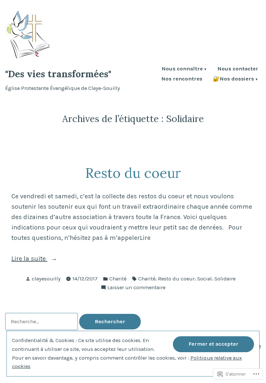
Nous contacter (237, 69)
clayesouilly (46, 279)
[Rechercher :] (42, 321)
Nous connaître (182, 69)
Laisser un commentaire (136, 288)
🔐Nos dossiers (233, 79)
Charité (118, 279)
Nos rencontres (181, 79)
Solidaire (225, 279)
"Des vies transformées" (58, 74)
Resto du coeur (133, 172)
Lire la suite (29, 259)
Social (204, 279)
